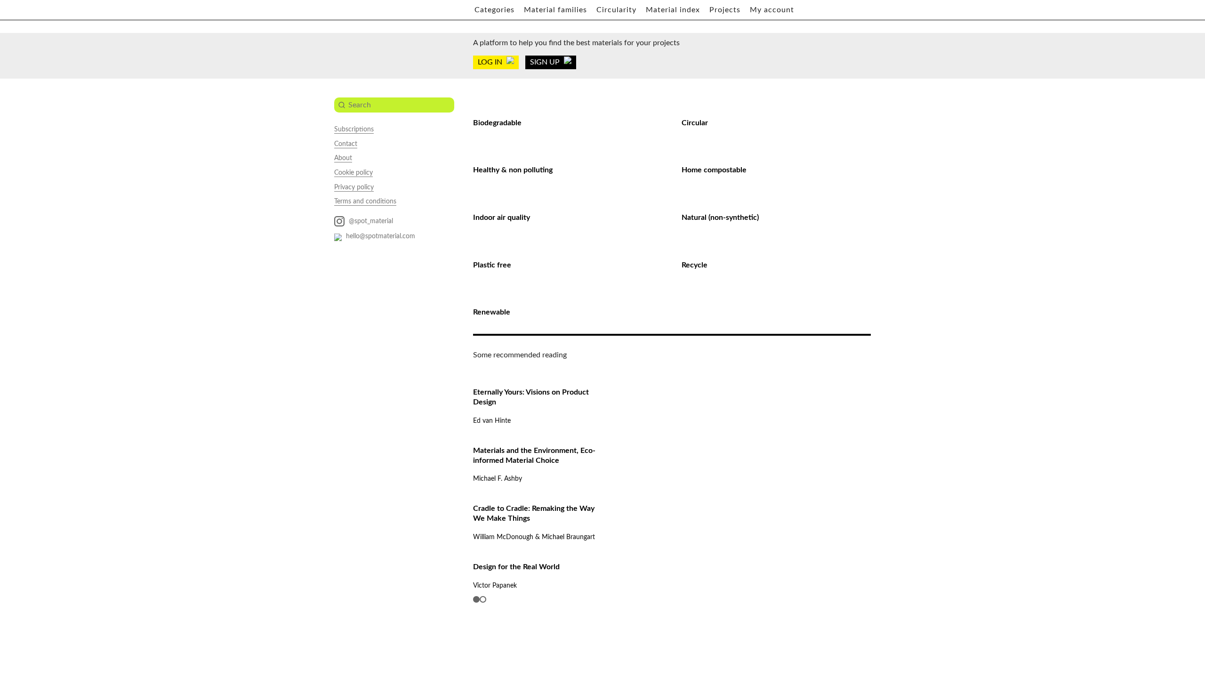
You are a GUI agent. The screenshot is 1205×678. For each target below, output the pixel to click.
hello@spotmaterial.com (379, 236)
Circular (695, 123)
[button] (476, 599)
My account (772, 10)
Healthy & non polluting (513, 170)
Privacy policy (354, 187)
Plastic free (492, 265)
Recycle (694, 265)
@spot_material (370, 221)
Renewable (491, 312)
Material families (555, 10)
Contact (345, 144)
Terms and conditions (365, 201)
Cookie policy (353, 173)
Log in (491, 62)
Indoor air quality (501, 217)
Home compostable (714, 170)
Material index (673, 10)
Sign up (546, 62)
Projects (724, 10)
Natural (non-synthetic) (720, 217)
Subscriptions (354, 129)
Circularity (616, 10)
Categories (494, 10)
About (343, 158)
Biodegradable (497, 123)
